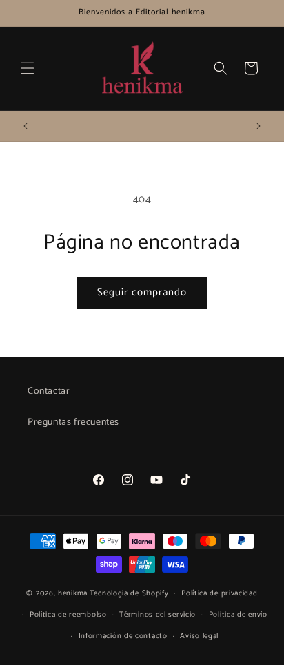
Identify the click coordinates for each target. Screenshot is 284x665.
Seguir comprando (142, 292)
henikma (73, 593)
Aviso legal (199, 636)
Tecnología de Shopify (129, 593)
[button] (27, 68)
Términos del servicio (157, 615)
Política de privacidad (219, 593)
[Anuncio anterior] (25, 126)
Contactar (49, 391)
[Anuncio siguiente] (258, 126)
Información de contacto (123, 636)
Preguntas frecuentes (73, 422)
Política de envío (238, 615)
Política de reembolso (68, 615)
